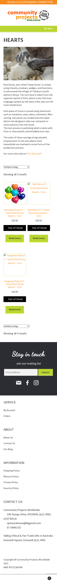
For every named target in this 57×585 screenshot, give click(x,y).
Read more (15, 238)
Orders (6, 415)
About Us (8, 437)
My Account (9, 410)
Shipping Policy (11, 470)
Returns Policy (11, 476)
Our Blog (8, 449)
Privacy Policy (10, 482)
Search (28, 580)
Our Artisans (34, 153)
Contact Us (9, 443)
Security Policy (11, 488)
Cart (44, 577)
